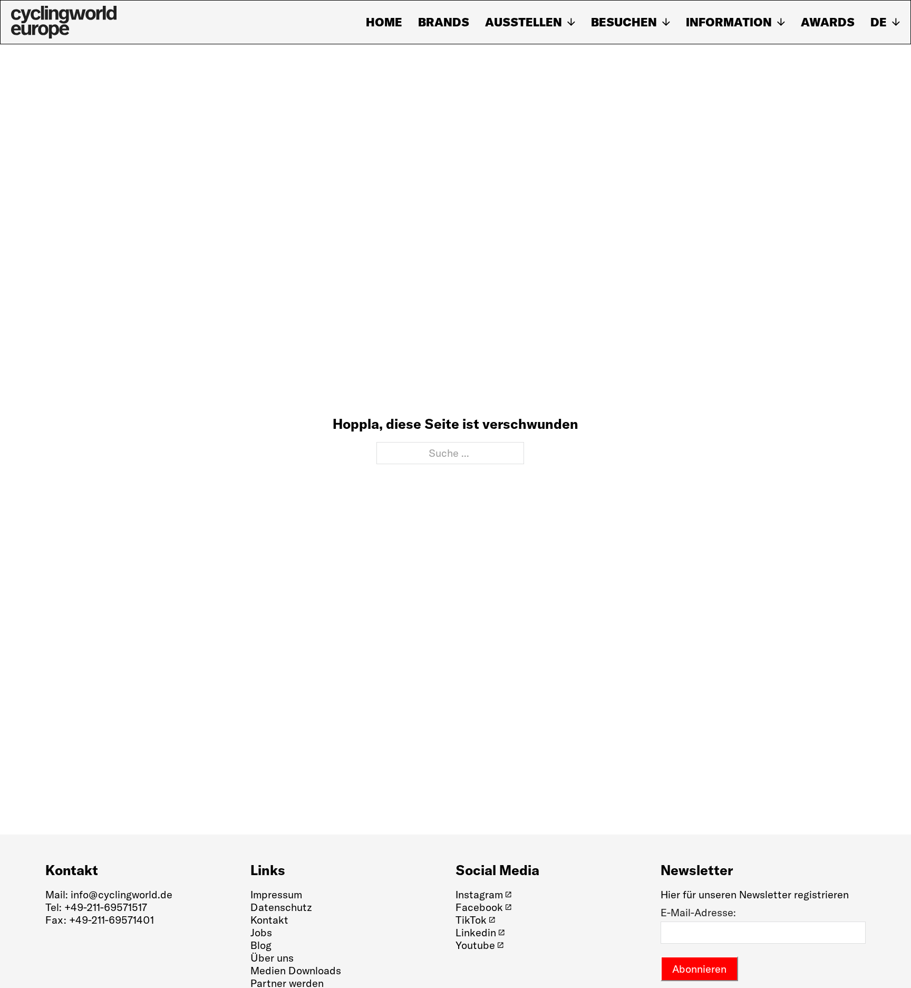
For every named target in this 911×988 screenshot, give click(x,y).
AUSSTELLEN (523, 22)
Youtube (475, 945)
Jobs (261, 932)
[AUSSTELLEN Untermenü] (571, 22)
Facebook (479, 907)
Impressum (276, 894)
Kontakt (269, 919)
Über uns (272, 958)
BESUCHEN (624, 22)
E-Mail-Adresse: (698, 912)
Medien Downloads (295, 970)
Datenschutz (281, 907)
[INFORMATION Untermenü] (781, 22)
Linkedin (476, 932)
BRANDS (443, 22)
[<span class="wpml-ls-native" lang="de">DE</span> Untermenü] (896, 22)
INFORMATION (729, 22)
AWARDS (828, 22)
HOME (384, 22)
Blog (261, 945)
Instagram (479, 894)
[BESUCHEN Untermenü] (666, 22)
